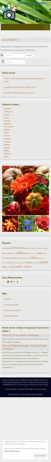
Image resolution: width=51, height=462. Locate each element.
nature (33, 257)
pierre (19, 263)
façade (24, 253)
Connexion (7, 299)
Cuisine (6, 118)
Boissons (7, 121)
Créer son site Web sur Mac (30, 382)
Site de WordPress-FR (11, 316)
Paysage (7, 142)
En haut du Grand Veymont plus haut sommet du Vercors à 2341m (23, 80)
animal (4, 248)
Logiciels (7, 148)
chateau (39, 248)
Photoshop (15, 263)
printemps (28, 263)
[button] (10, 223)
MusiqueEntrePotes (17, 382)
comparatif (46, 248)
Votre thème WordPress (11, 389)
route (8, 267)
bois (33, 248)
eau (19, 253)
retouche (43, 262)
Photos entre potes (32, 3)
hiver (39, 253)
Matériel (6, 151)
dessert (14, 253)
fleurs (32, 253)
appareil (8, 248)
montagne (23, 258)
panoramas (4, 263)
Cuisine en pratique (34, 380)
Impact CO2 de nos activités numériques (20, 335)
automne (26, 248)
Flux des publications (11, 305)
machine (19, 258)
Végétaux (7, 145)
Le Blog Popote (24, 380)
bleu (31, 248)
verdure (27, 267)
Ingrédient (7, 124)
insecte (44, 253)
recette (34, 263)
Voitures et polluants (43, 382)
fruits (35, 253)
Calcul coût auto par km (23, 384)
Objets (6, 157)
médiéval (28, 258)
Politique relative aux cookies (12, 451)
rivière (4, 267)
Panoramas (7, 139)
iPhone (3, 258)
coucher (4, 253)
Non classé (7, 154)
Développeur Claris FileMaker (25, 389)
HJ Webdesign (39, 394)
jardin (7, 258)
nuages (39, 258)
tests (22, 267)
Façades (6, 115)
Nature (6, 133)
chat (36, 248)
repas (37, 263)
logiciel (15, 258)
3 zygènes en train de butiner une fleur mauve (20, 87)
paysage (9, 263)
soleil (18, 266)
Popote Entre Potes (14, 380)
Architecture (8, 112)
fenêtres (29, 253)
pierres (22, 263)
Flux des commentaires (12, 310)
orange (42, 258)
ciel (43, 248)
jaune (10, 258)
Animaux (7, 136)
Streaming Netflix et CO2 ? (10, 384)
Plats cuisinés (8, 127)
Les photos (7, 109)
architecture (17, 248)
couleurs (10, 253)
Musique (7, 130)
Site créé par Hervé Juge (40, 389)
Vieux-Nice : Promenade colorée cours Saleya (19, 93)
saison (13, 267)
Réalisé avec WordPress (14, 394)
